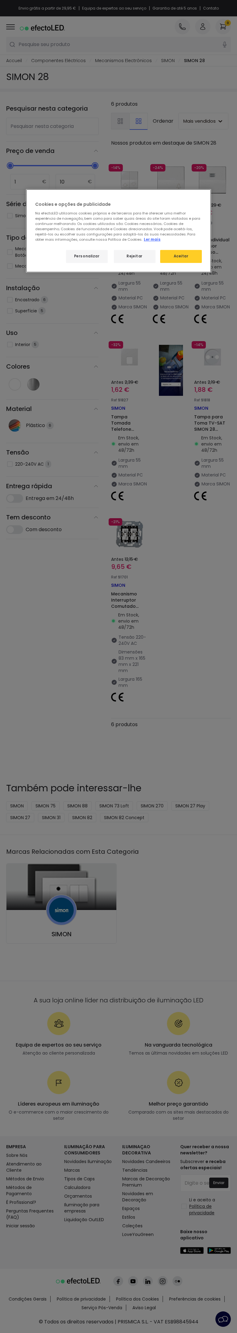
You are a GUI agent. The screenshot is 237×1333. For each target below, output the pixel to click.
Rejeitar (135, 256)
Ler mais (152, 239)
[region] (118, 231)
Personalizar (87, 256)
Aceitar (181, 256)
